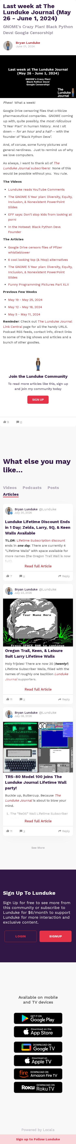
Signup (55, 936)
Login (20, 936)
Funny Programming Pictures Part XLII (38, 284)
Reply (66, 576)
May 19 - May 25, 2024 (25, 300)
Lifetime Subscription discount (41, 540)
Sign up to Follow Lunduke (38, 1139)
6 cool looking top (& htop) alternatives (38, 260)
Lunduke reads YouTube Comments (36, 189)
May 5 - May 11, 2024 (24, 314)
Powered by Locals (38, 1130)
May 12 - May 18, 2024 (25, 307)
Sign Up (38, 399)
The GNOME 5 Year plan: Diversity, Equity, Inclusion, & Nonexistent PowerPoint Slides (40, 202)
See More (38, 847)
